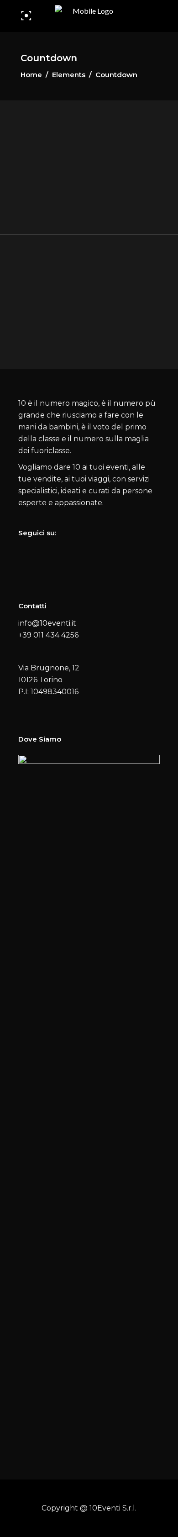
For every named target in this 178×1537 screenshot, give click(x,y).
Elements (68, 74)
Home (31, 74)
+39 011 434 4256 (48, 635)
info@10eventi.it (47, 623)
